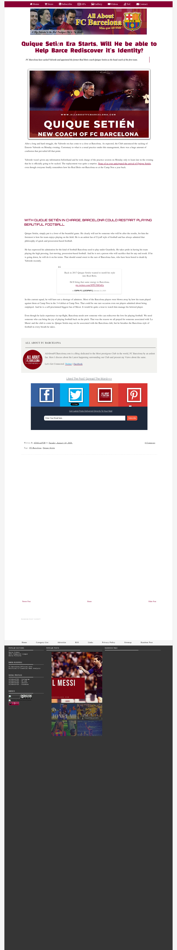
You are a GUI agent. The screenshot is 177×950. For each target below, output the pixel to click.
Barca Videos (14, 652)
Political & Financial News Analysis (24, 668)
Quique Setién (49, 448)
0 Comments (150, 443)
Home (89, 601)
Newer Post (26, 601)
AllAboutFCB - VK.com (18, 681)
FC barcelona (35, 448)
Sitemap (128, 642)
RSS (77, 642)
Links (90, 642)
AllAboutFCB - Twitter (18, 682)
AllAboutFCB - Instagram (19, 679)
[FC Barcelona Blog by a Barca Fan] (88, 34)
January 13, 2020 (100, 291)
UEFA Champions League (18, 654)
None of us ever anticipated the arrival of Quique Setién (124, 163)
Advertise (62, 642)
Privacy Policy (108, 642)
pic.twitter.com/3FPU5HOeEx (90, 285)
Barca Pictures (15, 655)
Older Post (152, 601)
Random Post (147, 642)
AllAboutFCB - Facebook (19, 684)
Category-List (42, 642)
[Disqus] (89, 491)
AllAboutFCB (39, 443)
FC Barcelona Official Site (20, 666)
